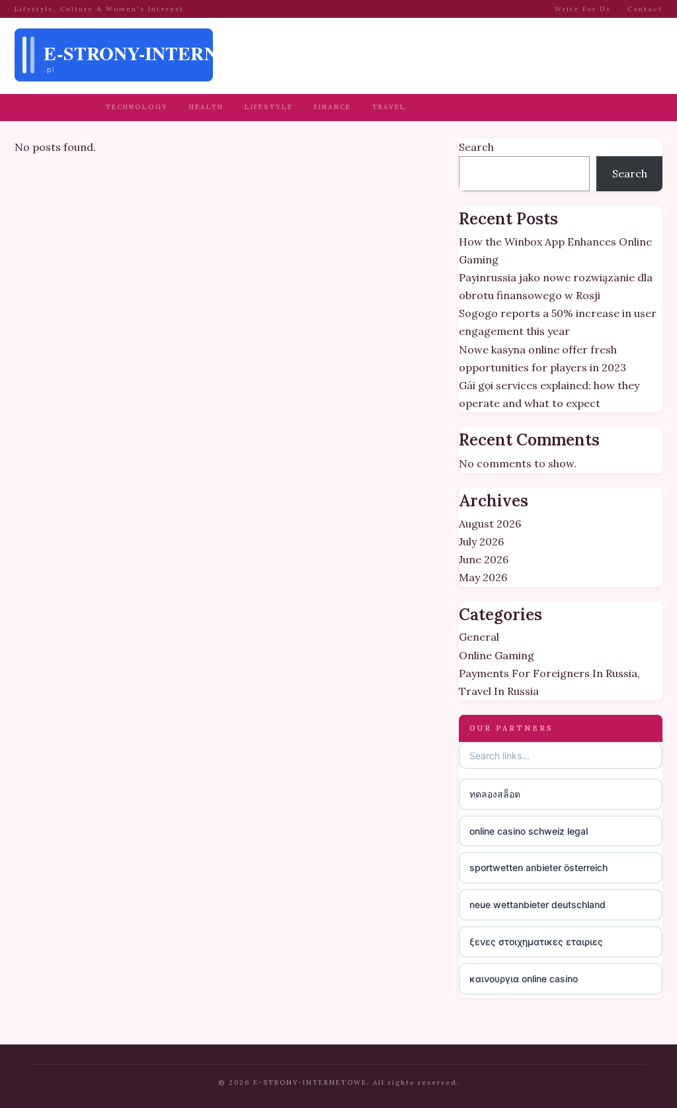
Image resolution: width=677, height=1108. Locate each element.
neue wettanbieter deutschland (537, 904)
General (479, 636)
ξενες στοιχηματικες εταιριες (536, 941)
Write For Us (583, 9)
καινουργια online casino (523, 978)
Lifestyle (269, 107)
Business (62, 107)
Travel (389, 107)
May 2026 (483, 577)
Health (206, 107)
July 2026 (481, 541)
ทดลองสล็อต (494, 794)
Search (476, 147)
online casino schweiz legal (528, 831)
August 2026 (490, 523)
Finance (332, 107)
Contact (644, 9)
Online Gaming (496, 655)
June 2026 (483, 559)
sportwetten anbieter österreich (538, 867)
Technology (137, 107)
